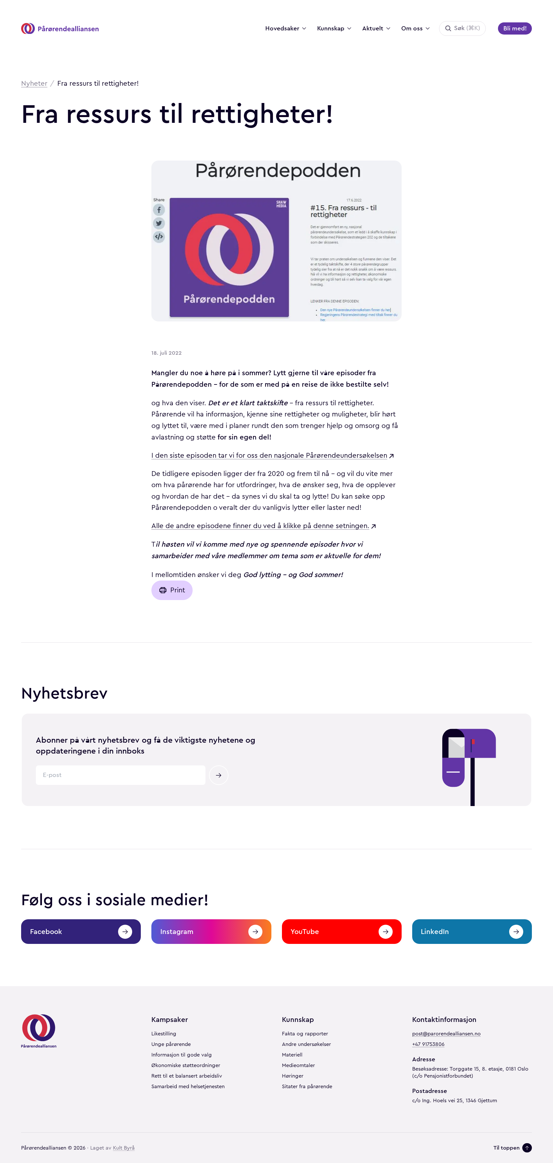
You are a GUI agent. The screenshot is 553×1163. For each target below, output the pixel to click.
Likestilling (163, 1033)
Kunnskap (330, 28)
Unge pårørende (171, 1044)
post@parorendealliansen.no (446, 1033)
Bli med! (515, 28)
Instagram (176, 932)
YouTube (305, 932)
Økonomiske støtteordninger (185, 1065)
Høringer (292, 1076)
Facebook (46, 932)
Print (177, 590)
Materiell (292, 1054)
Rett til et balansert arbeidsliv (186, 1076)
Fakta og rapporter (305, 1033)
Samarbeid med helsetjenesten (188, 1086)
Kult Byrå (124, 1148)
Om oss (412, 28)
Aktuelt (372, 28)
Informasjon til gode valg (181, 1054)
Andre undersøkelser (306, 1044)
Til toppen (506, 1147)
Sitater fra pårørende (307, 1086)
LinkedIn (435, 932)
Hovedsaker (282, 28)
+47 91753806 (428, 1044)
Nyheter (34, 83)
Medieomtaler (298, 1065)
